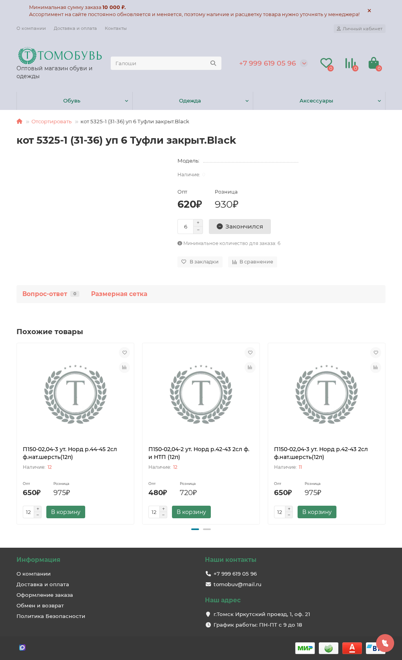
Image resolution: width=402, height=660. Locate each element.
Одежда (190, 100)
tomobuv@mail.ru (237, 584)
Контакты (116, 28)
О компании (31, 28)
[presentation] (17, 432)
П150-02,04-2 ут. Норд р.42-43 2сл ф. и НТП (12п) (198, 453)
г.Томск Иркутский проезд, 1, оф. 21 (262, 614)
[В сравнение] (124, 367)
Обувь (71, 100)
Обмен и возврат (40, 605)
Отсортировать (51, 121)
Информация (38, 559)
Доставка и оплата (75, 28)
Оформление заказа (44, 595)
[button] (195, 529)
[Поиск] (213, 63)
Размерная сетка (119, 294)
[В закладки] (124, 352)
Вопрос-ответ (49, 294)
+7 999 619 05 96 (267, 63)
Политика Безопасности (50, 616)
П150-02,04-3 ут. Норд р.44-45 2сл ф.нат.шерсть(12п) (70, 453)
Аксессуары (316, 100)
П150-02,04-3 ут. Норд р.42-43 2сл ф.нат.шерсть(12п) (321, 453)
